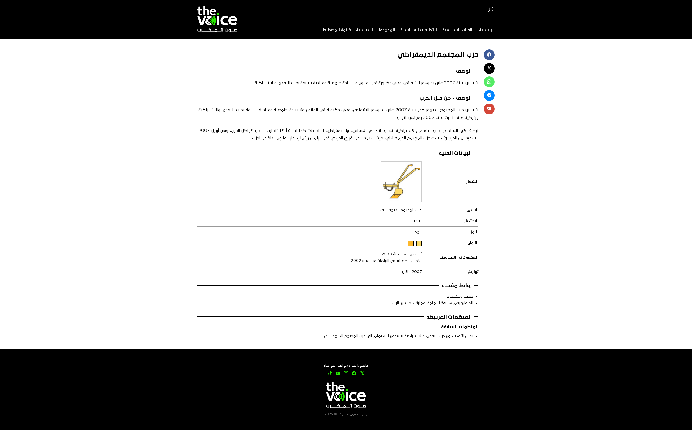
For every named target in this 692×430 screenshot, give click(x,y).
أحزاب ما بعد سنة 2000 (401, 254)
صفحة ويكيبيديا (460, 296)
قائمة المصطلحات (335, 30)
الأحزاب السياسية (458, 30)
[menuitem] (487, 30)
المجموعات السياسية (375, 30)
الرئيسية (487, 30)
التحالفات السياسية (419, 30)
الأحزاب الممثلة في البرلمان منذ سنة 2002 (386, 260)
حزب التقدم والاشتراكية (424, 336)
